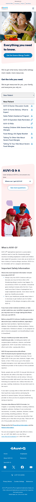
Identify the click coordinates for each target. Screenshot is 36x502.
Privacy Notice (7, 481)
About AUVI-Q (8, 458)
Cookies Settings (19, 481)
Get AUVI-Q (7, 462)
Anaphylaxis (23, 454)
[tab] (18, 181)
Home (5, 454)
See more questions (18, 188)
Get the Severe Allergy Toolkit (18, 55)
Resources (23, 458)
